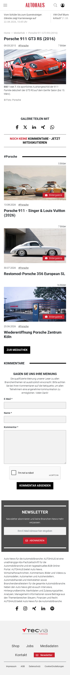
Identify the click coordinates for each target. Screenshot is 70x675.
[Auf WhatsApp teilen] (52, 127)
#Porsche (23, 45)
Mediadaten (49, 646)
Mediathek (19, 33)
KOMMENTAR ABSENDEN (35, 485)
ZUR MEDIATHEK (17, 350)
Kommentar (10, 427)
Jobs (29, 646)
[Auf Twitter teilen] (25, 127)
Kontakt (21, 655)
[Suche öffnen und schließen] (54, 5)
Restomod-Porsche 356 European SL (34, 274)
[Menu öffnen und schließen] (6, 5)
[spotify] (52, 608)
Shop (15, 646)
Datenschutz (34, 666)
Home (7, 33)
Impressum (11, 666)
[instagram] (25, 608)
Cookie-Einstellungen (54, 666)
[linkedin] (43, 608)
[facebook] (17, 608)
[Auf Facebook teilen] (17, 127)
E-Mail (7, 399)
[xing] (34, 608)
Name (7, 413)
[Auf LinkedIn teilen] (34, 127)
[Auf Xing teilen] (43, 127)
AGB (23, 666)
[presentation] (6, 65)
